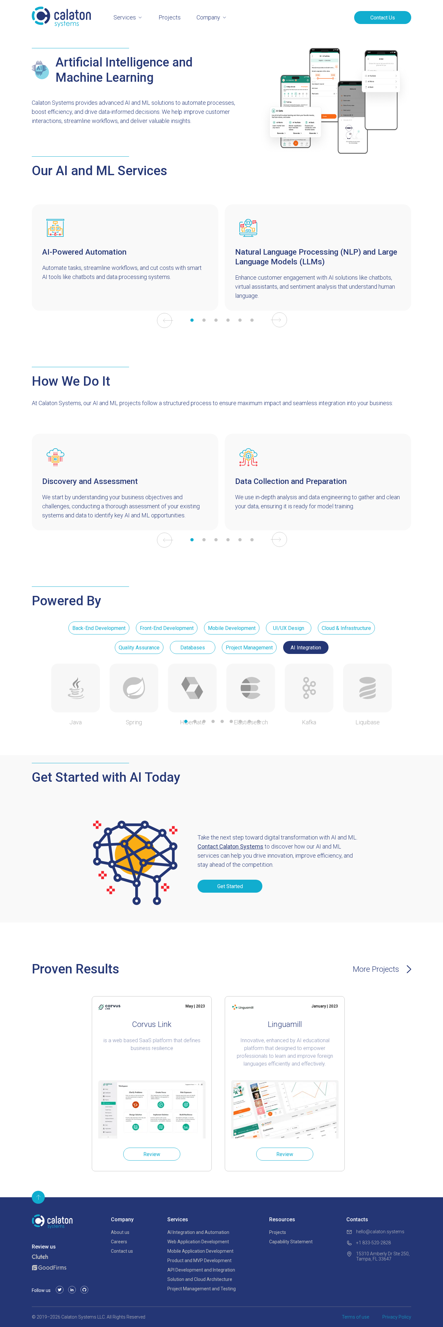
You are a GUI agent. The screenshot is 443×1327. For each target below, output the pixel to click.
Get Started (230, 886)
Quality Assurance (139, 648)
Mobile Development (232, 628)
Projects (170, 17)
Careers (119, 1241)
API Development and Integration (201, 1270)
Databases (192, 648)
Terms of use (355, 1317)
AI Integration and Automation (198, 1232)
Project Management (249, 648)
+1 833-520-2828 (373, 1242)
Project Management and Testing (201, 1288)
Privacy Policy (396, 1317)
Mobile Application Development (200, 1251)
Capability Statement (291, 1241)
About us (120, 1232)
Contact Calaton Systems (230, 846)
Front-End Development (167, 628)
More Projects (376, 969)
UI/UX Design (288, 628)
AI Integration (306, 648)
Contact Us (382, 18)
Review (151, 1154)
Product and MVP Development (199, 1260)
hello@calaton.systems (380, 1231)
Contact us (122, 1251)
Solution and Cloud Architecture (199, 1279)
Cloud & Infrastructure (346, 628)
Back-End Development (99, 628)
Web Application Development (198, 1241)
